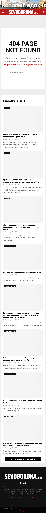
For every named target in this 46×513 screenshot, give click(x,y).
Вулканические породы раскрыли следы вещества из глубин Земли (20, 136)
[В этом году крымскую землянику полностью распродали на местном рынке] (23, 428)
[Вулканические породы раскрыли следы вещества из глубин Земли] (23, 119)
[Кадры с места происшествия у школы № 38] (23, 257)
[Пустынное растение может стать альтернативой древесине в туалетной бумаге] (23, 164)
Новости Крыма (8, 416)
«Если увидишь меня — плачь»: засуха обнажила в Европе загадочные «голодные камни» (21, 227)
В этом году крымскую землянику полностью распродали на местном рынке (22, 444)
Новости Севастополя (10, 245)
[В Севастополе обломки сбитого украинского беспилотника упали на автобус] (23, 342)
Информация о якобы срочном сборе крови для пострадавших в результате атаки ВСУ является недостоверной (21, 315)
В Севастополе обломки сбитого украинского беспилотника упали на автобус (22, 359)
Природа (7, 107)
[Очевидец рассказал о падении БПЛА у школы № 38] (23, 385)
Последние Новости (14, 101)
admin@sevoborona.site (29, 497)
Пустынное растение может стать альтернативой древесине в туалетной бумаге (22, 181)
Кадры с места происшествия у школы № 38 (22, 273)
